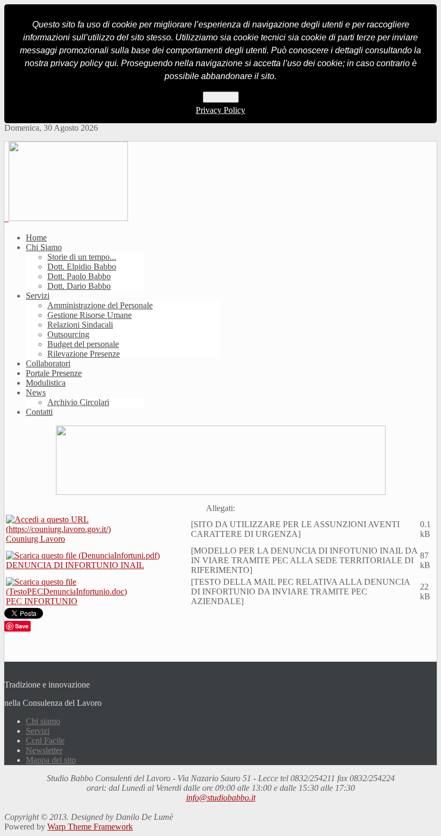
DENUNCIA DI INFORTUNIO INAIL (75, 565)
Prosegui (220, 97)
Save (22, 626)
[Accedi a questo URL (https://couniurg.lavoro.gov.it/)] (97, 529)
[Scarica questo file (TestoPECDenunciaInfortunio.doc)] (97, 591)
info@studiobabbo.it (220, 797)
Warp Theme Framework (90, 826)
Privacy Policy (220, 110)
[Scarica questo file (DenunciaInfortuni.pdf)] (83, 555)
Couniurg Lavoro (35, 538)
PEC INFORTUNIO (41, 601)
